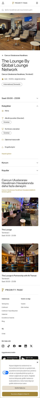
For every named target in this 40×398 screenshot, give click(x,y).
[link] (11, 359)
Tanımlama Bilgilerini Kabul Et (20, 394)
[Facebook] (14, 346)
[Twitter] (31, 346)
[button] (16, 47)
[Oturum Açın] (3, 3)
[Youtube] (20, 346)
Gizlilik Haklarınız (20, 388)
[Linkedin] (25, 346)
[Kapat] (37, 362)
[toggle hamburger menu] (37, 3)
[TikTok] (8, 346)
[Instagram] (3, 346)
